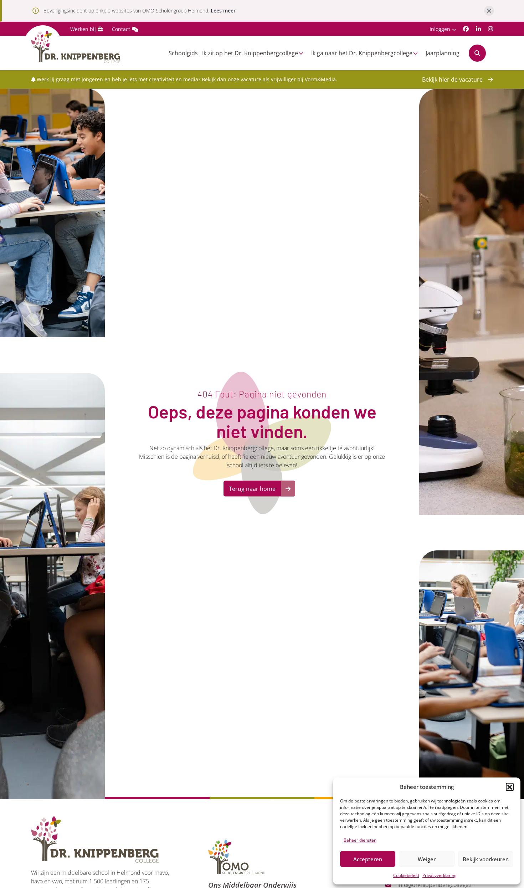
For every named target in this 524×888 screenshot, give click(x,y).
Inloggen (440, 29)
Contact (121, 29)
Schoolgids (183, 53)
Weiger (427, 859)
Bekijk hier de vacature (452, 79)
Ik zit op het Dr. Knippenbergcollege (250, 53)
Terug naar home (252, 489)
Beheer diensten (360, 840)
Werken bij (83, 29)
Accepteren (367, 859)
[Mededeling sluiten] (489, 11)
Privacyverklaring (439, 875)
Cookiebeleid (406, 875)
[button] (509, 786)
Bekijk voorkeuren (486, 859)
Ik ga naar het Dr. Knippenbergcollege (361, 53)
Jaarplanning (442, 53)
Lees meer (223, 10)
